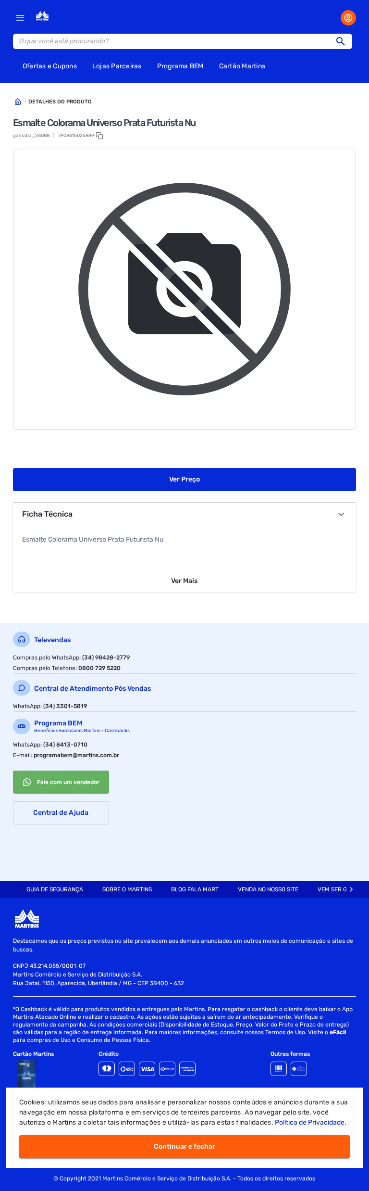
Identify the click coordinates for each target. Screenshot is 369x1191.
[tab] (55, 889)
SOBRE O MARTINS (127, 889)
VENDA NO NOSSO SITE (268, 889)
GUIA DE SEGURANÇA (54, 889)
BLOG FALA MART (195, 889)
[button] (343, 41)
